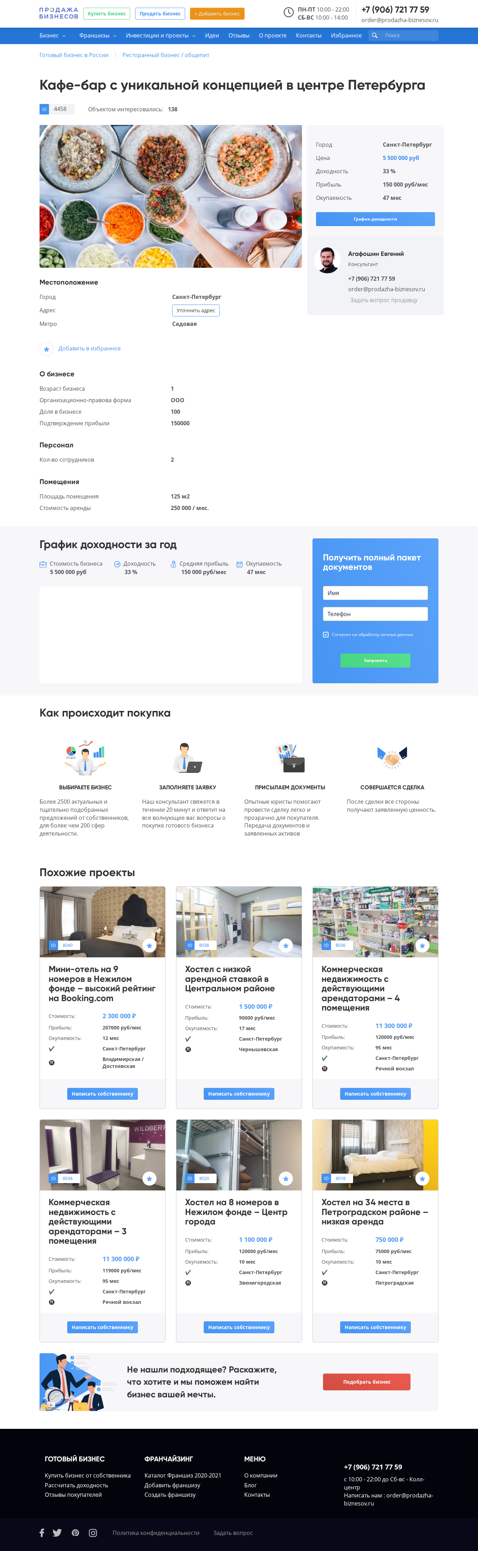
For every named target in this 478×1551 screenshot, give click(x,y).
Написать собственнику (102, 1093)
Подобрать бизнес (367, 1381)
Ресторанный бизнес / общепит (165, 55)
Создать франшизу (170, 1494)
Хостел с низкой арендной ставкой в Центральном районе (230, 978)
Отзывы (239, 35)
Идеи (212, 35)
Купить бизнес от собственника (88, 1475)
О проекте (273, 35)
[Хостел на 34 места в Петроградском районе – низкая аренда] (375, 1155)
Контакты (309, 35)
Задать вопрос (233, 1533)
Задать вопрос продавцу (383, 300)
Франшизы (94, 35)
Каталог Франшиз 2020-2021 (183, 1475)
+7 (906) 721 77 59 (395, 9)
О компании (260, 1475)
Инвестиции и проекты (157, 35)
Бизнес (49, 35)
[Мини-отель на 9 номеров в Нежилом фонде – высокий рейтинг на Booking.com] (102, 921)
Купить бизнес (107, 13)
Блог (250, 1485)
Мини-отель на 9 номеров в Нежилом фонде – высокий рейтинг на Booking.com (102, 983)
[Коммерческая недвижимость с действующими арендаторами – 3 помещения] (102, 1155)
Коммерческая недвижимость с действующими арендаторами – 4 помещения (361, 988)
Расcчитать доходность (76, 1485)
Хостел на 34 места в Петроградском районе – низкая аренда (375, 1212)
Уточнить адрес (196, 310)
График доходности (375, 219)
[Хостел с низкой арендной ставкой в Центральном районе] (239, 921)
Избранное (346, 35)
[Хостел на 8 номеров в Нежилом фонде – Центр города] (239, 1155)
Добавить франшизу (172, 1485)
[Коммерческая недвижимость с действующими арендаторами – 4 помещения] (375, 921)
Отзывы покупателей (73, 1494)
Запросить (375, 660)
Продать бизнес (160, 13)
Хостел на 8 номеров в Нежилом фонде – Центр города (236, 1212)
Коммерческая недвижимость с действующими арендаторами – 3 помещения (88, 1221)
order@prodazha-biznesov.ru (399, 20)
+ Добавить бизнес (217, 13)
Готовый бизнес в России (74, 55)
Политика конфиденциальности (156, 1533)
